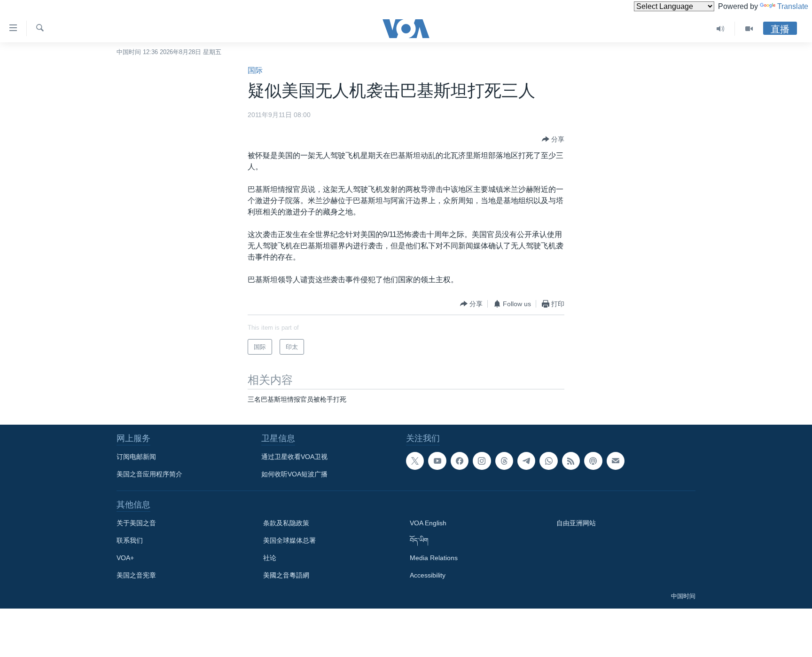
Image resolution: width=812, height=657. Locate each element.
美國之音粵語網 (286, 575)
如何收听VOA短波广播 (294, 474)
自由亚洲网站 (576, 523)
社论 (269, 558)
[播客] (593, 461)
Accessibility (427, 575)
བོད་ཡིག (419, 540)
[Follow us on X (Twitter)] (415, 461)
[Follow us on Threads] (504, 461)
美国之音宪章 (136, 575)
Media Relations (434, 558)
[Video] (749, 29)
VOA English (428, 523)
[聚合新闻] (571, 461)
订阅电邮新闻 (136, 456)
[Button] (553, 139)
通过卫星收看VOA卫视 (294, 456)
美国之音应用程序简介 (149, 474)
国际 (255, 70)
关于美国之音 (136, 523)
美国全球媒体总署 (289, 540)
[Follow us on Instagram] (482, 461)
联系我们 (130, 540)
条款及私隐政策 (286, 523)
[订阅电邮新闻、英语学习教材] (616, 461)
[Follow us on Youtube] (437, 461)
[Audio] (720, 29)
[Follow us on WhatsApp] (548, 461)
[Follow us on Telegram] (526, 461)
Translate (792, 6)
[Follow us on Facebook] (459, 461)
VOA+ (125, 558)
